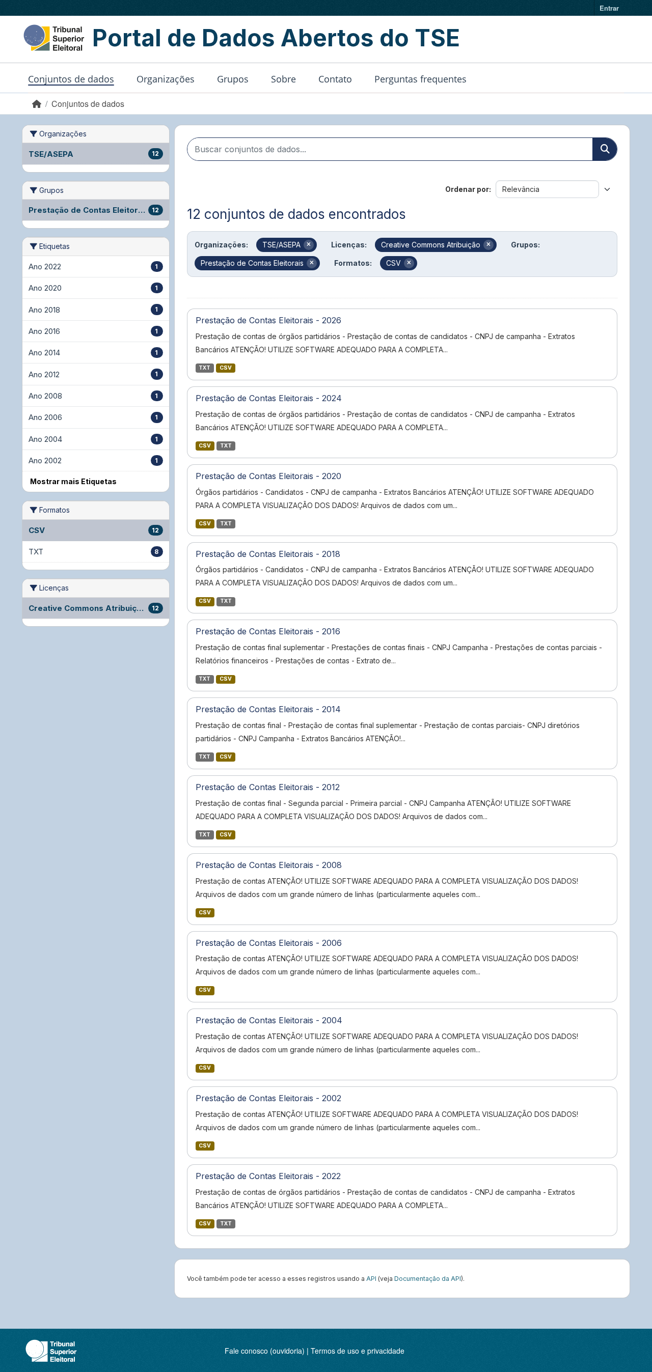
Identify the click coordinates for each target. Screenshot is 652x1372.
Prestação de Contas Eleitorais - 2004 (269, 1020)
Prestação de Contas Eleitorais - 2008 (269, 865)
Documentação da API (427, 1278)
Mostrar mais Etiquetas (73, 481)
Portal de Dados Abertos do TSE (276, 37)
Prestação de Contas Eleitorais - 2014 (268, 709)
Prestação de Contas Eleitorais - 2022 (268, 1176)
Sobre (283, 79)
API (371, 1278)
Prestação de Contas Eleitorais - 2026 (268, 320)
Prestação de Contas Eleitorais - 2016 (268, 631)
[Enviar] (604, 149)
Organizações (166, 79)
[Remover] (309, 245)
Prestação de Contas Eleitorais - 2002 (268, 1098)
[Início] (36, 103)
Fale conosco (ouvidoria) (265, 1351)
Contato (335, 79)
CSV (226, 368)
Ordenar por (467, 189)
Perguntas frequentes (420, 79)
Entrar (609, 8)
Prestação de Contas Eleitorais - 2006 (269, 943)
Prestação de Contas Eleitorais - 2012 (268, 787)
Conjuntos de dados (71, 79)
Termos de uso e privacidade (357, 1351)
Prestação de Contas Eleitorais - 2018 (268, 554)
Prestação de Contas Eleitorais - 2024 (269, 398)
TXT (204, 368)
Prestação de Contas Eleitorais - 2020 (268, 476)
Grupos (233, 79)
